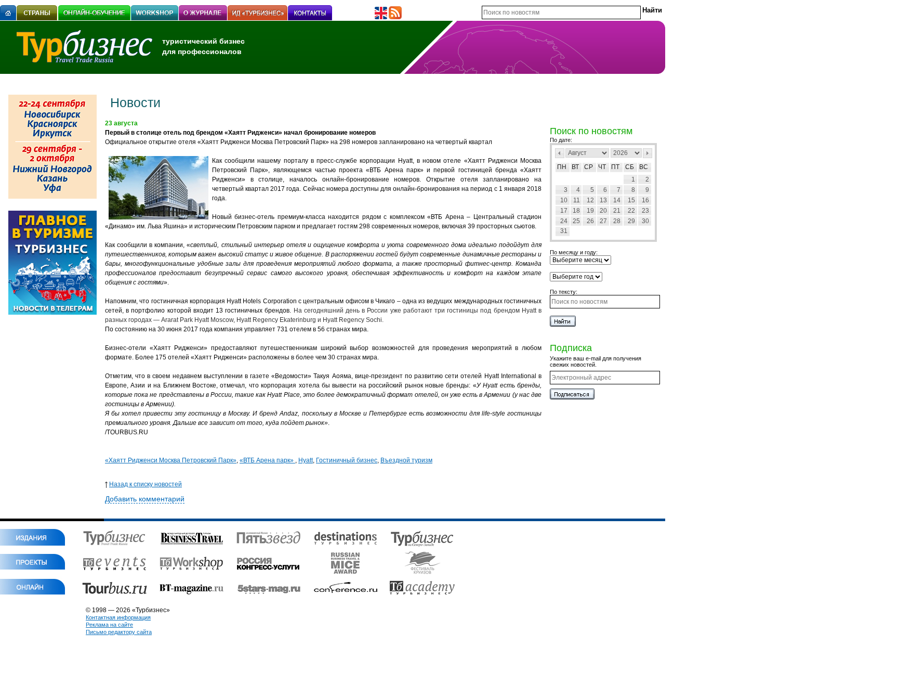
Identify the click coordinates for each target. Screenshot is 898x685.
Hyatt (305, 460)
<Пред (559, 153)
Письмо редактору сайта (119, 632)
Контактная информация (118, 617)
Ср (588, 167)
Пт (615, 167)
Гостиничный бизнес (346, 460)
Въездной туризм (406, 460)
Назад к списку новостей (145, 484)
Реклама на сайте (109, 625)
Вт (575, 167)
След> (647, 153)
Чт (602, 167)
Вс (643, 167)
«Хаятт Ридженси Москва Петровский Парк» (170, 460)
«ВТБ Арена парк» (267, 460)
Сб (629, 167)
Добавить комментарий (144, 499)
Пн (561, 167)
